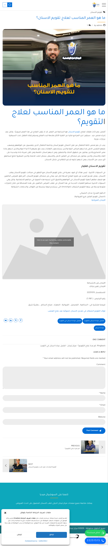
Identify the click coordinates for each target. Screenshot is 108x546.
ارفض (19, 535)
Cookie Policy (43, 541)
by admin (98, 26)
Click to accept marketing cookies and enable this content (54, 241)
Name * (102, 393)
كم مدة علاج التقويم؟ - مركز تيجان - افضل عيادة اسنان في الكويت (68, 346)
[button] (5, 513)
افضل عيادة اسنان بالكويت (94, 321)
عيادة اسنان (99, 328)
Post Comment (92, 431)
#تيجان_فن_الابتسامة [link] (96, 283)
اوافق (51, 535)
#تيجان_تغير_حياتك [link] (97, 287)
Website (101, 417)
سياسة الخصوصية (31, 541)
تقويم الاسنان (96, 12)
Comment (101, 365)
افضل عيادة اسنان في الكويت (70, 321)
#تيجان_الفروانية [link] (98, 200)
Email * (102, 405)
